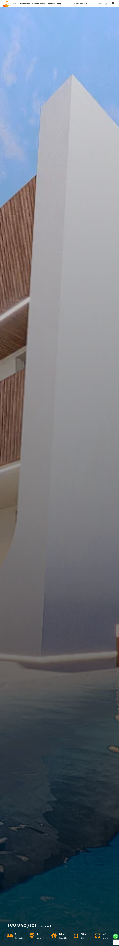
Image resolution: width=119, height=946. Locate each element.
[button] (114, 3)
